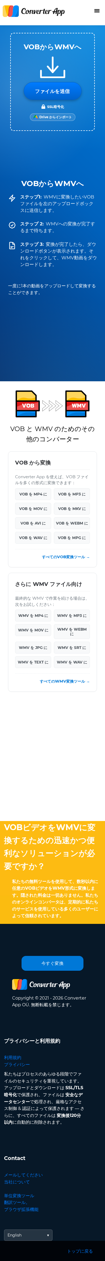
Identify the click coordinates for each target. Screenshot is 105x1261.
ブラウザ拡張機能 (21, 1209)
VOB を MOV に (33, 509)
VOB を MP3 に (72, 494)
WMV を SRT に (72, 647)
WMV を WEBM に (72, 631)
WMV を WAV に (72, 662)
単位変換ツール (19, 1195)
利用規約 (12, 1057)
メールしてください (23, 1175)
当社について (17, 1182)
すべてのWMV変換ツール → (65, 681)
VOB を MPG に (72, 538)
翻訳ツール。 (17, 1202)
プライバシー (17, 1064)
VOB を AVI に (33, 523)
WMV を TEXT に (33, 662)
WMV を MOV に (33, 630)
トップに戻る (80, 1251)
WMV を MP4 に (33, 615)
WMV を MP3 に (72, 615)
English (15, 1235)
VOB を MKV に (72, 509)
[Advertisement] (52, 757)
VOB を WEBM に (72, 523)
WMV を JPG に (33, 647)
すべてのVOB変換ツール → (66, 556)
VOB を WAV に (33, 538)
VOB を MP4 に (33, 494)
